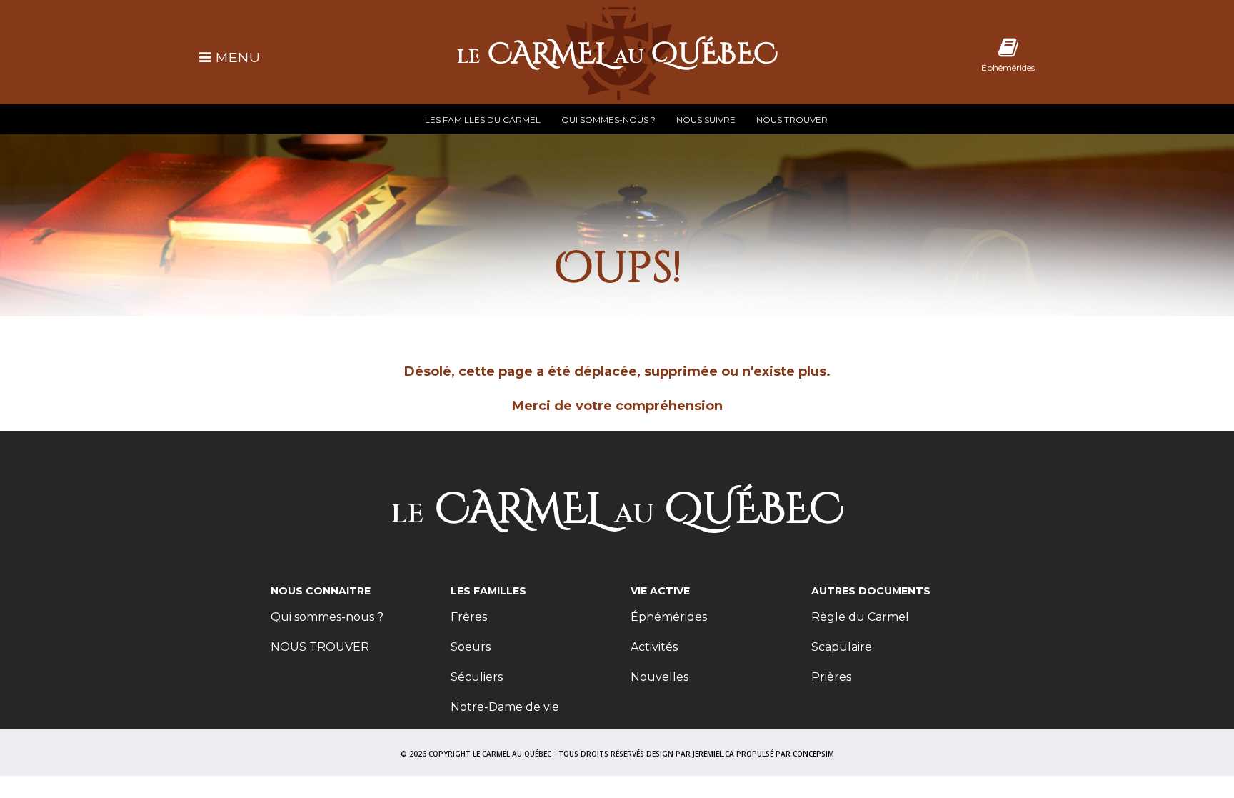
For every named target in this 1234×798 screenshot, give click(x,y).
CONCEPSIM (813, 754)
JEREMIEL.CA (713, 754)
